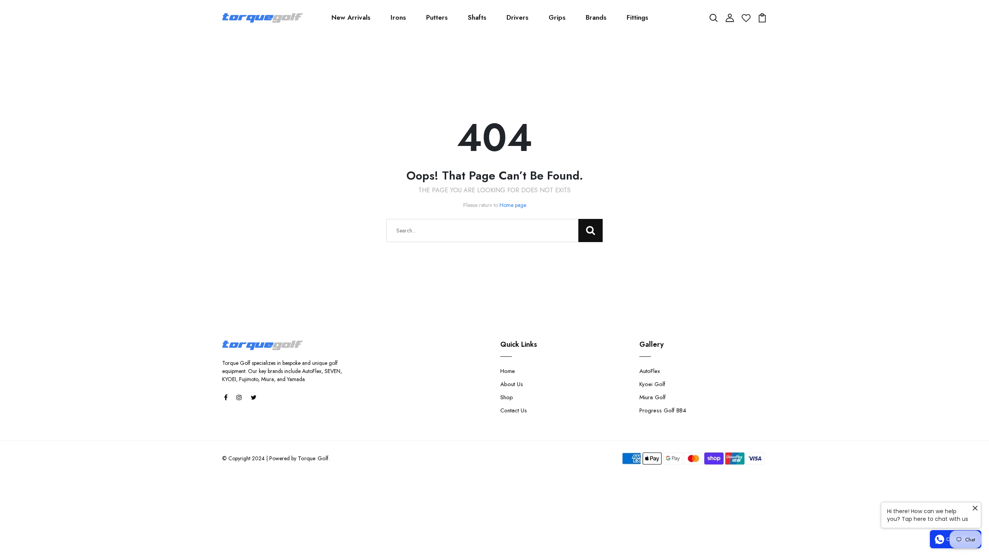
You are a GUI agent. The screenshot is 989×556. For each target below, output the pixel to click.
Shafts (477, 17)
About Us (511, 384)
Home (507, 371)
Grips (557, 17)
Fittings (637, 17)
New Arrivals (350, 17)
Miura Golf (652, 397)
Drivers (517, 17)
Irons (398, 17)
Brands (596, 17)
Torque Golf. (314, 458)
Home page (513, 205)
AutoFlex (649, 371)
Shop (506, 397)
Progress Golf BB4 (662, 410)
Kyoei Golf (652, 384)
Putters (437, 17)
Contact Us (513, 410)
